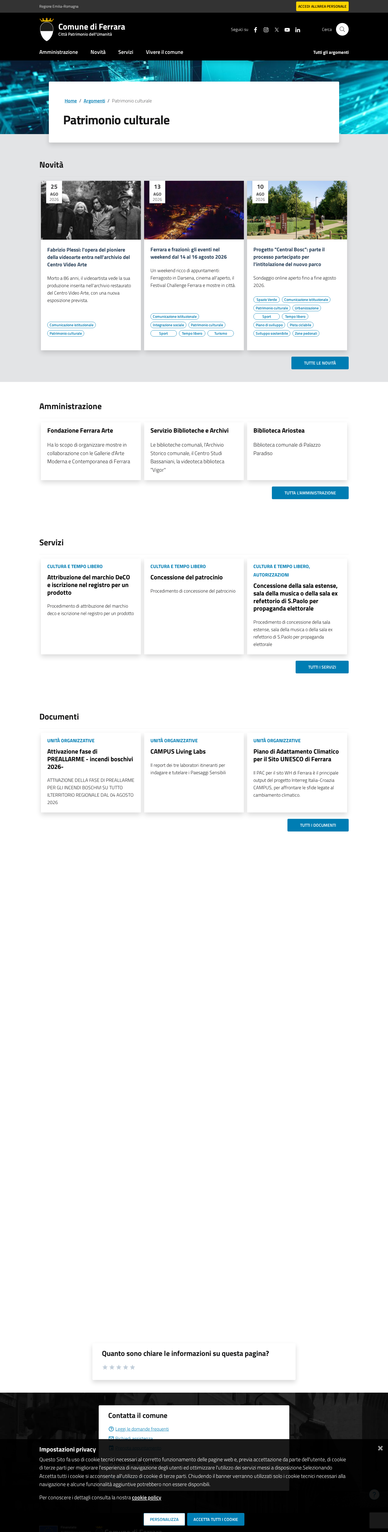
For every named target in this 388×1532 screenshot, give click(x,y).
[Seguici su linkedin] (295, 29)
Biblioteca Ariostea (279, 430)
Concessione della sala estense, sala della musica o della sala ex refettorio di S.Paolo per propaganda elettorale (295, 597)
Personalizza (164, 1519)
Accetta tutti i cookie (215, 1519)
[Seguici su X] (274, 29)
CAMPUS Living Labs (178, 751)
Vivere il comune (164, 52)
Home (71, 100)
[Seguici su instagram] (264, 29)
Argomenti (94, 100)
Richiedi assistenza (134, 1438)
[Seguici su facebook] (253, 29)
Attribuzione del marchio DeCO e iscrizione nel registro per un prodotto (88, 584)
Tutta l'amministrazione (310, 493)
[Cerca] (342, 29)
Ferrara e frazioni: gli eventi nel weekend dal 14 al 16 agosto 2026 (188, 253)
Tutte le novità (320, 363)
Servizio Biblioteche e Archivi (189, 430)
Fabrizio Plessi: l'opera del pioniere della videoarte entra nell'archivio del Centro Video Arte (88, 257)
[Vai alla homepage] (48, 29)
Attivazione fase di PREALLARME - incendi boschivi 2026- (90, 758)
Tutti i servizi (322, 667)
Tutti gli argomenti (331, 52)
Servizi (125, 52)
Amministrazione (58, 52)
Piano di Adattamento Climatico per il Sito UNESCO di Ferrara (296, 755)
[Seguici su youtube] (285, 29)
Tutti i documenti (318, 825)
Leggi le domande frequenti (142, 1428)
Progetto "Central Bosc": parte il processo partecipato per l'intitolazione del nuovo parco (289, 257)
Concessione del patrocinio (186, 577)
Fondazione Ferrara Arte (80, 430)
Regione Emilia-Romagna (58, 6)
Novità (98, 52)
